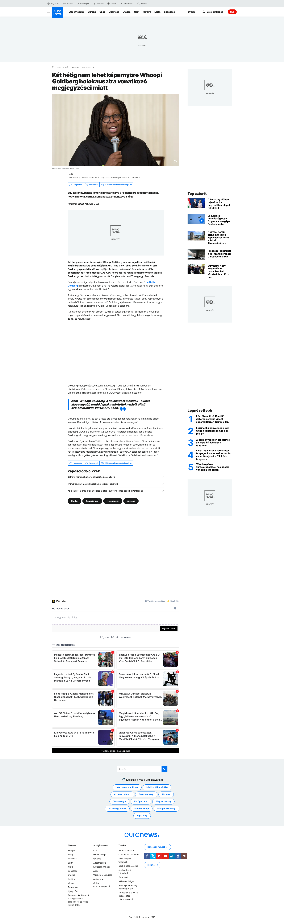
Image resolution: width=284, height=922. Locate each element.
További (122, 845)
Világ (102, 11)
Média (74, 501)
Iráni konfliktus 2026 (157, 787)
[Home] (53, 67)
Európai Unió (140, 801)
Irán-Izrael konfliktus (127, 787)
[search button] (138, 3)
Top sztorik (197, 193)
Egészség (169, 11)
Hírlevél (151, 865)
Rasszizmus (92, 501)
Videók (71, 883)
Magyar (53, 3)
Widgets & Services (102, 875)
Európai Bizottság (166, 808)
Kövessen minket (101, 867)
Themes (72, 845)
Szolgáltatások (100, 845)
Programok (73, 887)
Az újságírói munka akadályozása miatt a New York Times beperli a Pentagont (105, 490)
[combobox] (153, 3)
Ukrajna (166, 794)
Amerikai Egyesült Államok (83, 67)
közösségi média (117, 808)
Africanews (98, 879)
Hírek (59, 67)
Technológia (119, 801)
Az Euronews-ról (126, 850)
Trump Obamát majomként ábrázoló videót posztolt (93, 484)
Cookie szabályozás (128, 866)
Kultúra (147, 11)
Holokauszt (112, 501)
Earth (157, 11)
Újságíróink (73, 891)
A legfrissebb (76, 11)
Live (232, 11)
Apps (95, 871)
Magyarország (163, 801)
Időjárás (97, 858)
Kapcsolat (123, 877)
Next (136, 11)
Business (114, 11)
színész (131, 501)
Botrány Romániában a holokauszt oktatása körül (91, 477)
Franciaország (146, 794)
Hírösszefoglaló (100, 854)
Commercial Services (128, 854)
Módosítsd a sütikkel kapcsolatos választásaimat (128, 895)
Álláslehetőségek (126, 881)
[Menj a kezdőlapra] (57, 12)
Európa (92, 11)
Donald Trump (141, 808)
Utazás (126, 11)
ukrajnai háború (122, 794)
